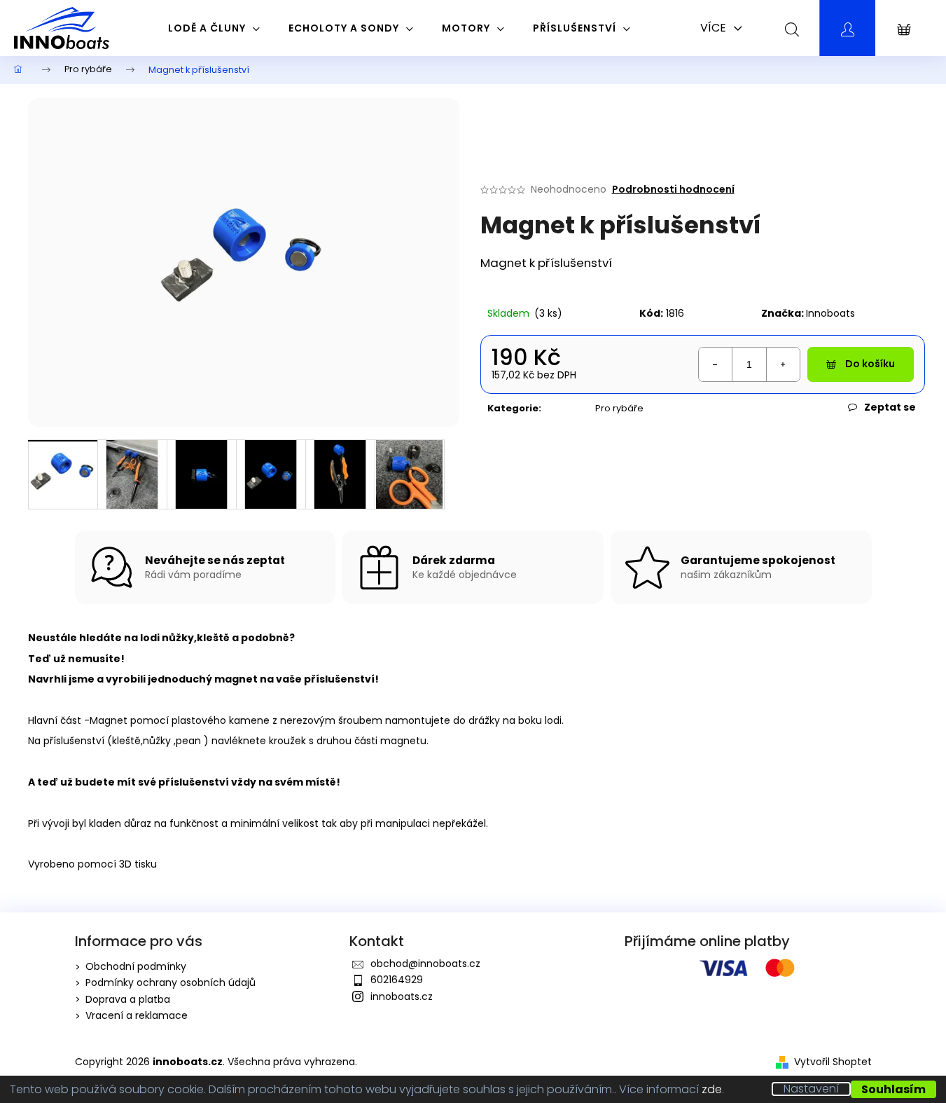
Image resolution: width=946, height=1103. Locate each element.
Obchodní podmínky (135, 966)
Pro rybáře (619, 408)
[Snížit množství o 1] (715, 364)
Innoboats (830, 313)
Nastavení (811, 1089)
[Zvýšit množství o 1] (783, 364)
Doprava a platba (127, 999)
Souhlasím (893, 1089)
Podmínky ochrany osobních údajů (170, 982)
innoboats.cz (401, 996)
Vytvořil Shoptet (833, 1062)
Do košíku (870, 364)
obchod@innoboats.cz (425, 964)
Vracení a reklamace (136, 1015)
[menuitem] (214, 28)
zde (712, 1089)
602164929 (396, 980)
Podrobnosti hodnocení (673, 189)
